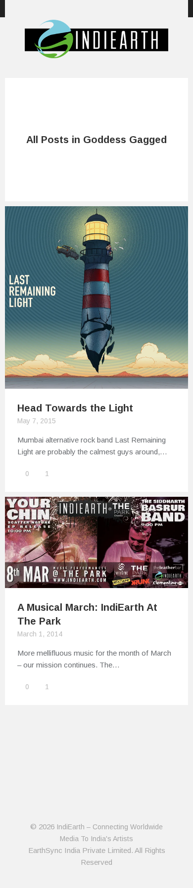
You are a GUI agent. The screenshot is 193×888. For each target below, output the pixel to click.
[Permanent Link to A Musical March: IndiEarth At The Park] (96, 582)
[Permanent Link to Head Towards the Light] (96, 382)
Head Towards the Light (75, 408)
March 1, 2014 (39, 634)
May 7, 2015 (36, 421)
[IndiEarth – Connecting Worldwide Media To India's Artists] (96, 52)
